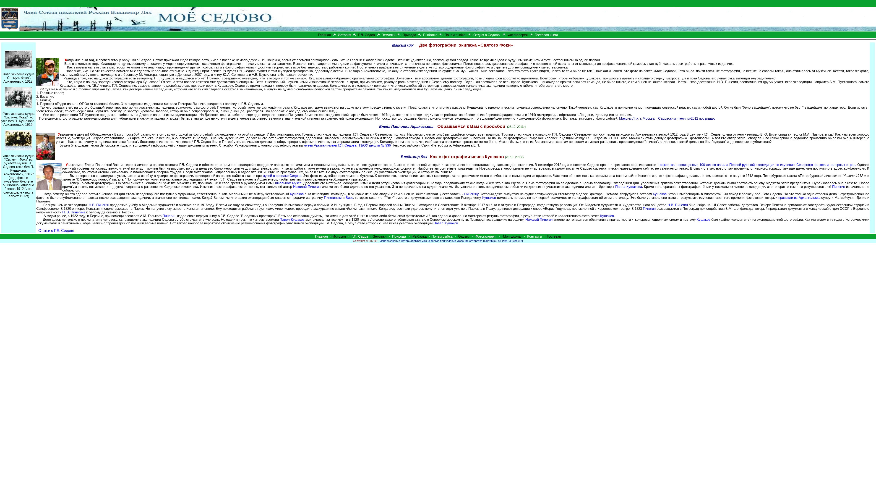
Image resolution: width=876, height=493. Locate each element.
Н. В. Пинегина (73, 212)
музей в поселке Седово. (282, 176)
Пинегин (838, 187)
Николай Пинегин (307, 187)
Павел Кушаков (292, 219)
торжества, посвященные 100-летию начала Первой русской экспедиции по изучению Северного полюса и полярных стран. (757, 165)
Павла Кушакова (628, 187)
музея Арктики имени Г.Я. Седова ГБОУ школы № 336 (347, 145)
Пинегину (471, 194)
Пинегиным (333, 197)
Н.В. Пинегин (99, 205)
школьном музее (288, 183)
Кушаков (297, 194)
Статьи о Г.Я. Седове (56, 231)
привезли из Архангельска (799, 197)
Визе (349, 197)
